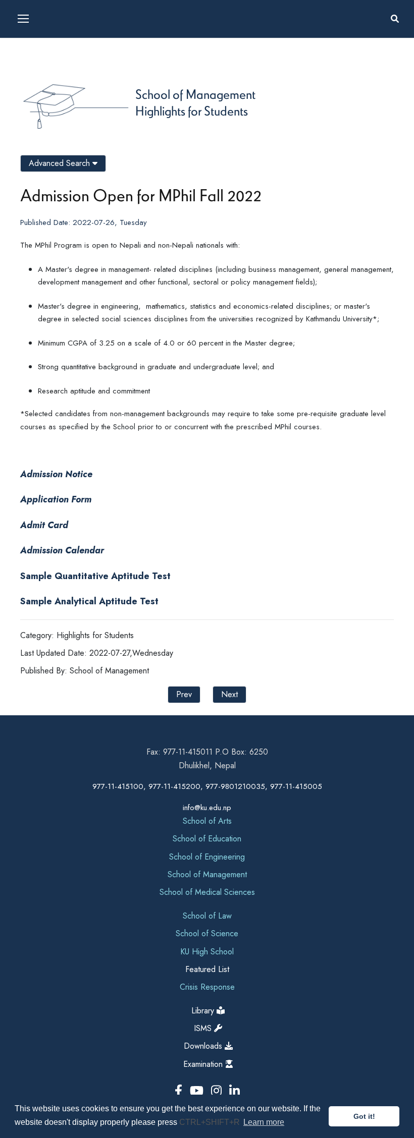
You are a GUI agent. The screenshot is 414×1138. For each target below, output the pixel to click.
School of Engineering (207, 857)
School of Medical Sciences (207, 892)
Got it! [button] (364, 1116)
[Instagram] (218, 1091)
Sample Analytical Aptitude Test (89, 601)
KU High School (207, 951)
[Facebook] (180, 1091)
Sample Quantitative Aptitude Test (96, 576)
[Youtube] (198, 1091)
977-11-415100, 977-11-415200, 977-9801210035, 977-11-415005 (207, 786)
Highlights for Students (191, 110)
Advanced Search (60, 163)
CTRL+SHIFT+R (210, 1122)
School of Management (195, 93)
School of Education (207, 838)
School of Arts (207, 821)
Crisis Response (207, 987)
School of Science (207, 933)
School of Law (207, 916)
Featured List (207, 969)
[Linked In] (234, 1091)
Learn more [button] (263, 1122)
